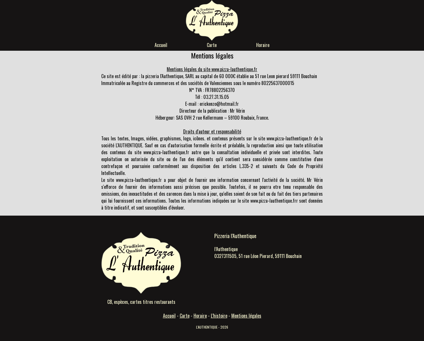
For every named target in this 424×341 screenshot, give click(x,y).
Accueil (161, 45)
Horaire (262, 45)
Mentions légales (246, 315)
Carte (212, 45)
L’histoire (219, 315)
